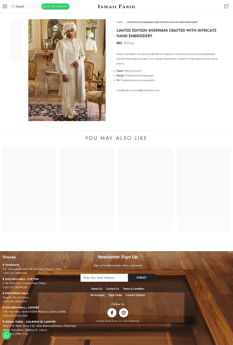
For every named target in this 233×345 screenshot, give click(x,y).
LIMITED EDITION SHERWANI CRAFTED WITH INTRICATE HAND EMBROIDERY (166, 33)
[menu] (5, 6)
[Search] (25, 7)
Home (119, 22)
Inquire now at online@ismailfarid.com (137, 90)
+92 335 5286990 (56, 6)
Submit (142, 278)
